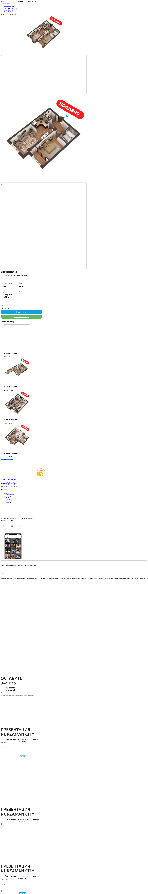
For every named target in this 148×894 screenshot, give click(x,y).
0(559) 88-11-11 (8, 479)
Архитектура (8, 499)
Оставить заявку (21, 312)
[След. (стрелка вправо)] (3, 573)
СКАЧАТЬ (22, 756)
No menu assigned (9, 6)
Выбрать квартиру (9, 500)
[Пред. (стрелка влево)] (1, 573)
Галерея (6, 497)
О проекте (7, 493)
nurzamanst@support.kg (7, 482)
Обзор (2, 14)
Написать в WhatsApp (21, 317)
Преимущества (8, 502)
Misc (6, 14)
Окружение (7, 496)
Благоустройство (9, 494)
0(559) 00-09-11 (8, 484)
